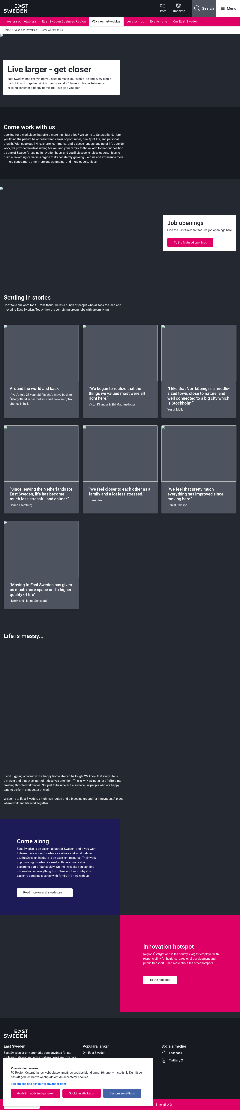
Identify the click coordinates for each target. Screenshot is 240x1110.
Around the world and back (34, 388)
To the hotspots (160, 980)
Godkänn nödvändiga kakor (35, 1093)
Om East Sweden (185, 21)
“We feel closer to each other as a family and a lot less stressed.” (119, 491)
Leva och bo (135, 21)
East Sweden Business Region (64, 21)
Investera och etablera (20, 21)
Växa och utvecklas (106, 21)
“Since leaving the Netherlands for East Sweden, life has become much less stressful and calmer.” (41, 494)
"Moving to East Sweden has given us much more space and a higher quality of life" (41, 589)
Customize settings (122, 1093)
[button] (204, 8)
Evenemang (158, 21)
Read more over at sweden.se (42, 892)
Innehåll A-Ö (164, 1104)
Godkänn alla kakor (81, 1093)
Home (7, 29)
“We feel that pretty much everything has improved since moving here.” (195, 494)
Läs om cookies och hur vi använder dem (38, 1084)
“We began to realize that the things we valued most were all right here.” (117, 393)
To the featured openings (190, 242)
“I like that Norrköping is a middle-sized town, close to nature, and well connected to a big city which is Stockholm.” (198, 395)
